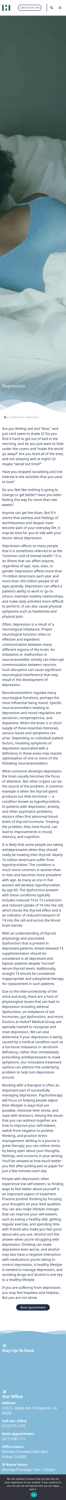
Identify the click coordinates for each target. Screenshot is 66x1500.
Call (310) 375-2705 (29, 7)
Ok (34, 1494)
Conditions (15, 417)
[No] (61, 1487)
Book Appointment (33, 1307)
